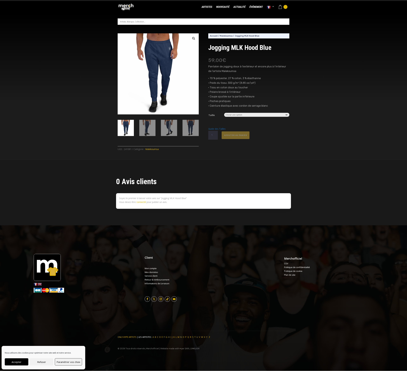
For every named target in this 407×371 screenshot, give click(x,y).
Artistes (207, 7)
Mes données (151, 272)
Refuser (41, 362)
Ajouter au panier (235, 135)
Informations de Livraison (157, 283)
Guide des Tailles (217, 128)
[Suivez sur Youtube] (174, 299)
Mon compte (151, 268)
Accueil (214, 36)
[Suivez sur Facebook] (147, 299)
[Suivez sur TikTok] (167, 299)
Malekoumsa (152, 149)
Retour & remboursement (157, 279)
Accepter (16, 362)
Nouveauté (222, 7)
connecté (141, 202)
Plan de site (289, 274)
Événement (256, 7)
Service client (151, 275)
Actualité (239, 7)
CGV (286, 263)
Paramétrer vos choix (68, 362)
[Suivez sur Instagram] (160, 299)
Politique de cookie (293, 271)
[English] (40, 284)
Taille (211, 115)
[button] (194, 38)
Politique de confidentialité (297, 267)
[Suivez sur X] (154, 299)
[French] (270, 9)
